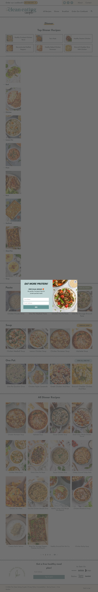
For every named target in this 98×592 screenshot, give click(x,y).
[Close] (75, 281)
